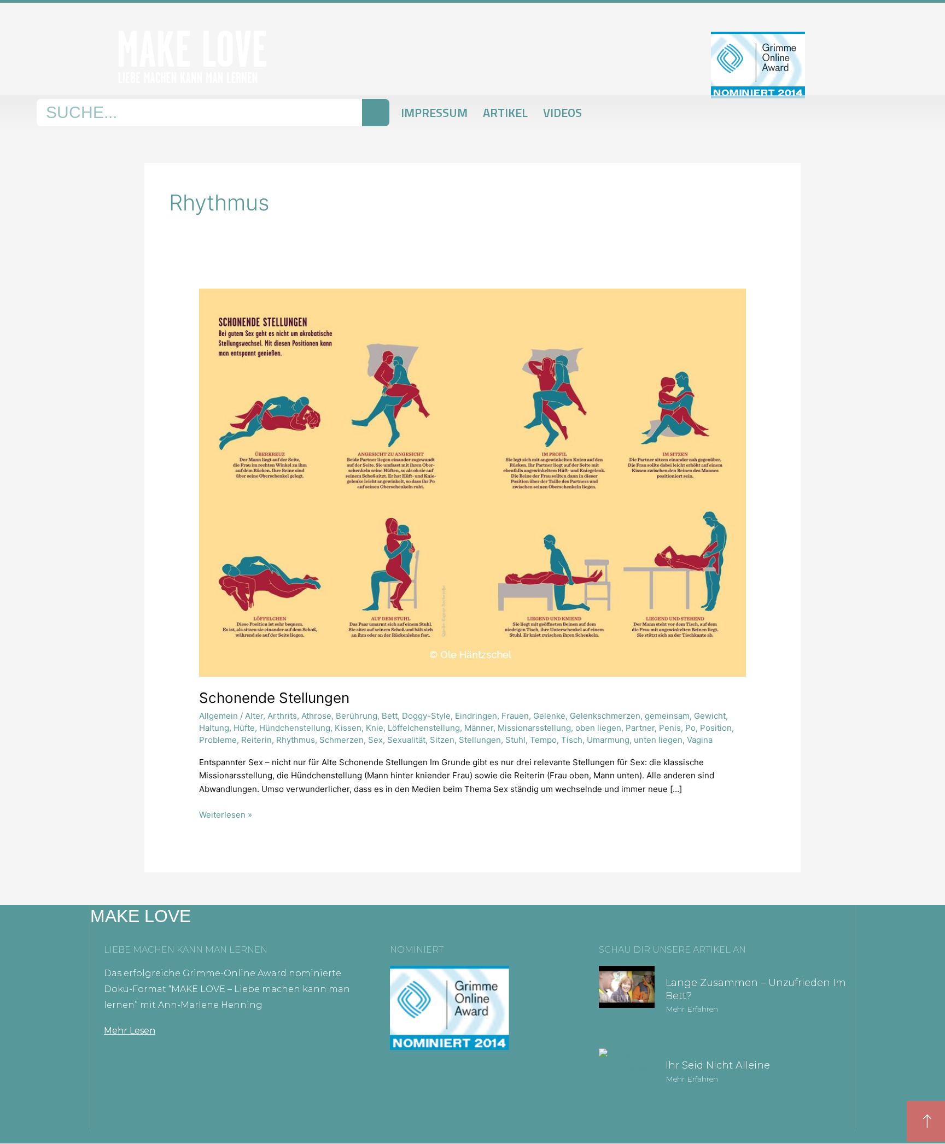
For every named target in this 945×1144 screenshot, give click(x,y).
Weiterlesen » (225, 814)
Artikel (505, 112)
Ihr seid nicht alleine (718, 1065)
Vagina (700, 740)
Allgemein (218, 716)
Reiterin (256, 740)
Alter (254, 716)
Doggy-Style (426, 716)
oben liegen (598, 728)
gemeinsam (667, 716)
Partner (640, 728)
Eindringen (476, 716)
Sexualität (406, 740)
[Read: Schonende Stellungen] (472, 482)
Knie (374, 728)
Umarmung (608, 740)
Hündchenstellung (294, 728)
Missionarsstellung (534, 728)
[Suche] (375, 112)
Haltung (214, 728)
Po (690, 728)
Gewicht (710, 716)
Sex (375, 740)
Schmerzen (341, 740)
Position (716, 728)
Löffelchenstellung (424, 728)
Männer (478, 728)
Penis (670, 728)
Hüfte (244, 728)
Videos (562, 112)
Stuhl (515, 740)
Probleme (218, 740)
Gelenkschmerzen (605, 716)
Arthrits (282, 716)
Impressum (434, 112)
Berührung (356, 716)
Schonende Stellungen (274, 697)
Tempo (543, 740)
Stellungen (480, 740)
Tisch (571, 740)
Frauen (515, 716)
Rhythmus (295, 740)
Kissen (348, 728)
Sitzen (442, 740)
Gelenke (549, 716)
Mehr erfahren (692, 1009)
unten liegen (658, 740)
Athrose (316, 716)
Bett (390, 716)
